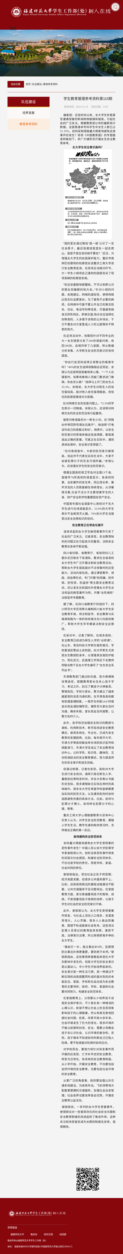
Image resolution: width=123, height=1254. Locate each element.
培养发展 (28, 113)
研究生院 (48, 1234)
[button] (115, 7)
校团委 (63, 1234)
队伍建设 (37, 84)
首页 (28, 84)
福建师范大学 (17, 1234)
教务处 (34, 1234)
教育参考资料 (50, 84)
